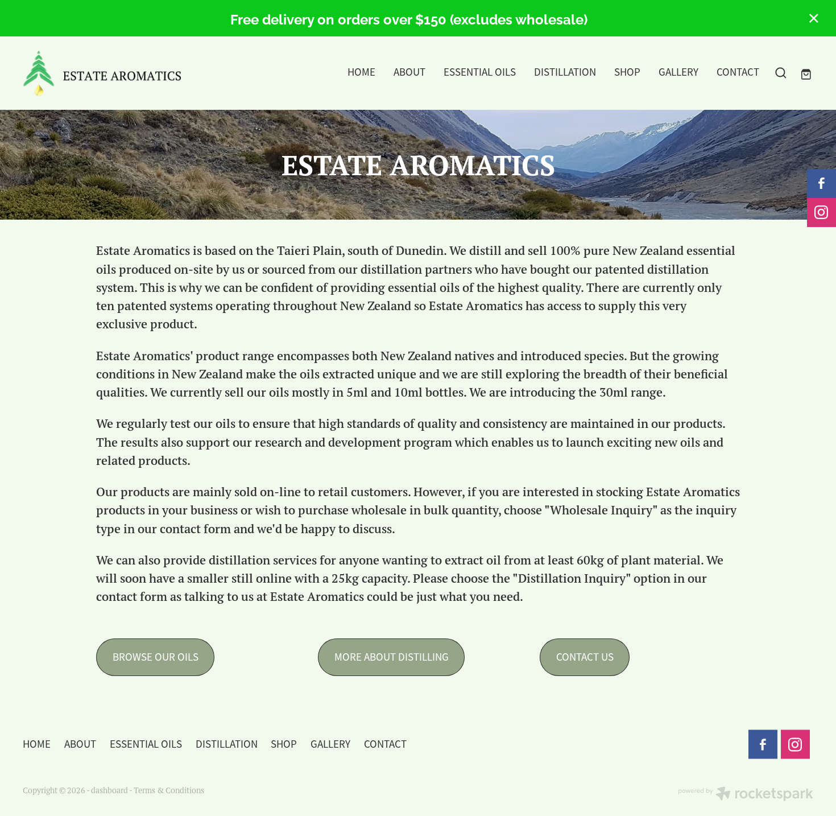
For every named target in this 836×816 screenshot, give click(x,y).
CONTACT (738, 72)
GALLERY (678, 72)
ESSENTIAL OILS (480, 72)
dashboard (109, 790)
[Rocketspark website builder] (745, 795)
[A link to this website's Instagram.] (821, 212)
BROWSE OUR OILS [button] (155, 657)
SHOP (627, 72)
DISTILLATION (565, 72)
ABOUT (409, 72)
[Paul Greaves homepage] (102, 73)
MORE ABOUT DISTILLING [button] (391, 657)
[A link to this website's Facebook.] (821, 183)
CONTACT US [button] (585, 657)
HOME (361, 72)
